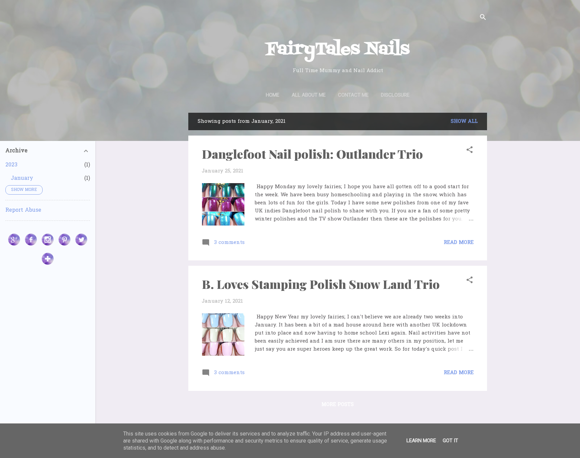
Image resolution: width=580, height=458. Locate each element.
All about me (309, 95)
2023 (11, 165)
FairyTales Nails (337, 49)
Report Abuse (23, 210)
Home (272, 95)
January (22, 178)
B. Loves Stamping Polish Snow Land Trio (321, 284)
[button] (470, 151)
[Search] (483, 18)
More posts (338, 404)
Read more (459, 242)
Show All (464, 121)
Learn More (421, 441)
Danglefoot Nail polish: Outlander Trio (312, 154)
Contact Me (353, 95)
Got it (450, 441)
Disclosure (395, 95)
